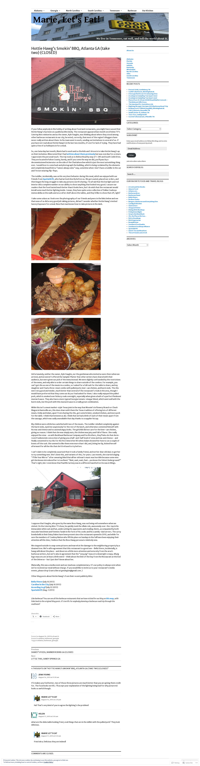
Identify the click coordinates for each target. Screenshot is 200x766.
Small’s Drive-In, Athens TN (138, 113)
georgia (56, 638)
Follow (131, 155)
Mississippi (131, 69)
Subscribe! (132, 135)
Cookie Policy (48, 762)
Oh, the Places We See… (137, 216)
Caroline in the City (40, 584)
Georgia (54, 10)
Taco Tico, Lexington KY (137, 115)
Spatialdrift (48, 179)
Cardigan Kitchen (135, 204)
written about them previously (81, 154)
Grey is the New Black (136, 214)
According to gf (38, 587)
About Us (130, 50)
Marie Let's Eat (49, 697)
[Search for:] (148, 174)
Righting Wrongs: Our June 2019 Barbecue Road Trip (148, 106)
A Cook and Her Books (136, 187)
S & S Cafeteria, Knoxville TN (139, 110)
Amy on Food (133, 189)
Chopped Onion (134, 208)
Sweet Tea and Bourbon (137, 231)
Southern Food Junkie (136, 224)
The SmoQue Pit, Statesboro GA (140, 104)
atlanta (41, 638)
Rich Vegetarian (134, 220)
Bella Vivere (36, 582)
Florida (129, 61)
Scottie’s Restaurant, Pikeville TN (141, 117)
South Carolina (95, 10)
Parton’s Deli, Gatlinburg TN (139, 90)
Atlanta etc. (133, 191)
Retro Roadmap (134, 218)
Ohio (128, 74)
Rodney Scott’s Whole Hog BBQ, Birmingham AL (146, 108)
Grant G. (56, 636)
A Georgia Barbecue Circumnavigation (142, 94)
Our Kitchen (147, 10)
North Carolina (73, 10)
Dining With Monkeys (136, 210)
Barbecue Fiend (134, 195)
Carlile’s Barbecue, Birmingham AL (141, 92)
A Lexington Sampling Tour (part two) (142, 96)
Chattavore (132, 206)
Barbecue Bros (134, 193)
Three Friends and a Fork (137, 233)
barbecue (48, 638)
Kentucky (130, 67)
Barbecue (132, 10)
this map (110, 598)
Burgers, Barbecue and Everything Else (143, 201)
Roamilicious (133, 222)
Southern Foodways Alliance (139, 226)
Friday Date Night (135, 212)
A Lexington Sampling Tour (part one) (142, 98)
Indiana (129, 65)
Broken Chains (133, 199)
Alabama (38, 10)
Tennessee (115, 10)
